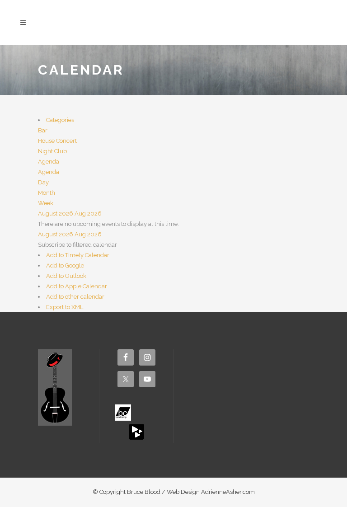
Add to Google (65, 265)
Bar (42, 130)
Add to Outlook (66, 275)
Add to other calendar (75, 296)
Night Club (52, 151)
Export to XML (64, 307)
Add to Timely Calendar (77, 255)
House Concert (57, 140)
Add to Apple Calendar (76, 286)
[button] (77, 244)
